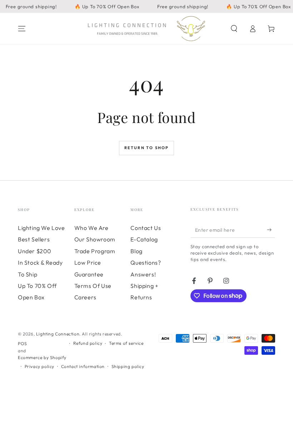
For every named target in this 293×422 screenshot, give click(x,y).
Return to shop (146, 147)
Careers (85, 297)
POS (22, 343)
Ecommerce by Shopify (42, 357)
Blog (136, 251)
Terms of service (126, 343)
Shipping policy (127, 366)
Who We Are (91, 227)
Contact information (83, 366)
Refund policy (88, 343)
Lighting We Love (41, 227)
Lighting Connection (57, 334)
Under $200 (34, 251)
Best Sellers (34, 239)
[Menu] (22, 28)
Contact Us (145, 227)
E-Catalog (144, 239)
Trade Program (94, 251)
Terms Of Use (92, 285)
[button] (234, 28)
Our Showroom (94, 239)
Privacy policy (39, 366)
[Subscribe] (271, 229)
